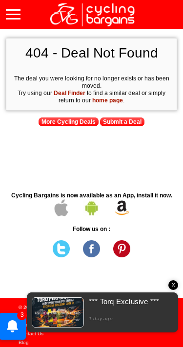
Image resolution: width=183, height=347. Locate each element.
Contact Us (31, 333)
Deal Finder (69, 93)
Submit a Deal (122, 121)
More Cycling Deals (68, 121)
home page (107, 100)
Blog (24, 342)
